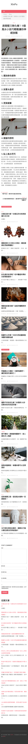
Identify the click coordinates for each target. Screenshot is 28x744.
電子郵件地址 (4, 572)
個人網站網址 (4, 578)
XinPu (14, 4)
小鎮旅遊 (3, 431)
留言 (2, 548)
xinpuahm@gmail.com (17, 36)
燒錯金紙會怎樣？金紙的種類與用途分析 (12, 634)
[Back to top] (24, 740)
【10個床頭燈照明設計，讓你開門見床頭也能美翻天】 (14, 199)
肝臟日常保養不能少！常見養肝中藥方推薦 (13, 672)
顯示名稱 (3, 565)
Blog (14, 22)
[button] (3, 11)
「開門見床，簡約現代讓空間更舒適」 (11, 194)
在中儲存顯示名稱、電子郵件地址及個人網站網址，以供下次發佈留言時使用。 (14, 587)
